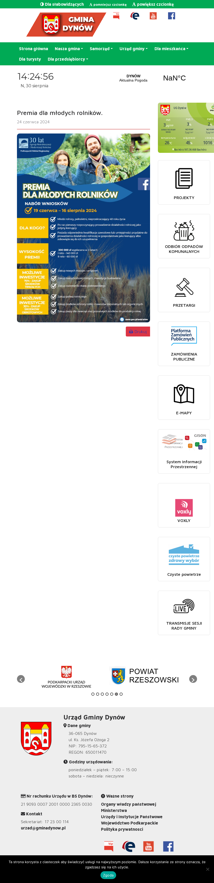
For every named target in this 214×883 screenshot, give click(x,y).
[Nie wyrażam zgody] (207, 869)
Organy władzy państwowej (128, 804)
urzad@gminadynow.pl (43, 828)
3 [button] (102, 694)
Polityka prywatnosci (122, 829)
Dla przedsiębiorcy (66, 59)
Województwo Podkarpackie (129, 823)
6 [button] (116, 694)
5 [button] (111, 694)
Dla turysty (30, 59)
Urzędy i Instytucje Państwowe (132, 816)
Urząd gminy (132, 48)
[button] (21, 679)
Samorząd (100, 48)
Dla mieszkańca (169, 48)
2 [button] (97, 694)
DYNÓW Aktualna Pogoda (154, 78)
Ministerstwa (114, 810)
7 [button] (121, 694)
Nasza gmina (67, 48)
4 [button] (107, 694)
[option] (66, 676)
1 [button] (92, 694)
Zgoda (108, 875)
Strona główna (33, 48)
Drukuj (140, 331)
